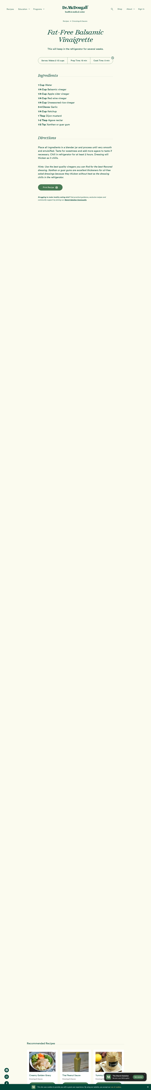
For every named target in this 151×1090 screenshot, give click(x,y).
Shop (120, 9)
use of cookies (116, 1087)
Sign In (141, 9)
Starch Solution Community (76, 200)
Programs (37, 9)
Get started (138, 1077)
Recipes (10, 9)
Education (23, 9)
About (130, 9)
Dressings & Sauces (79, 21)
